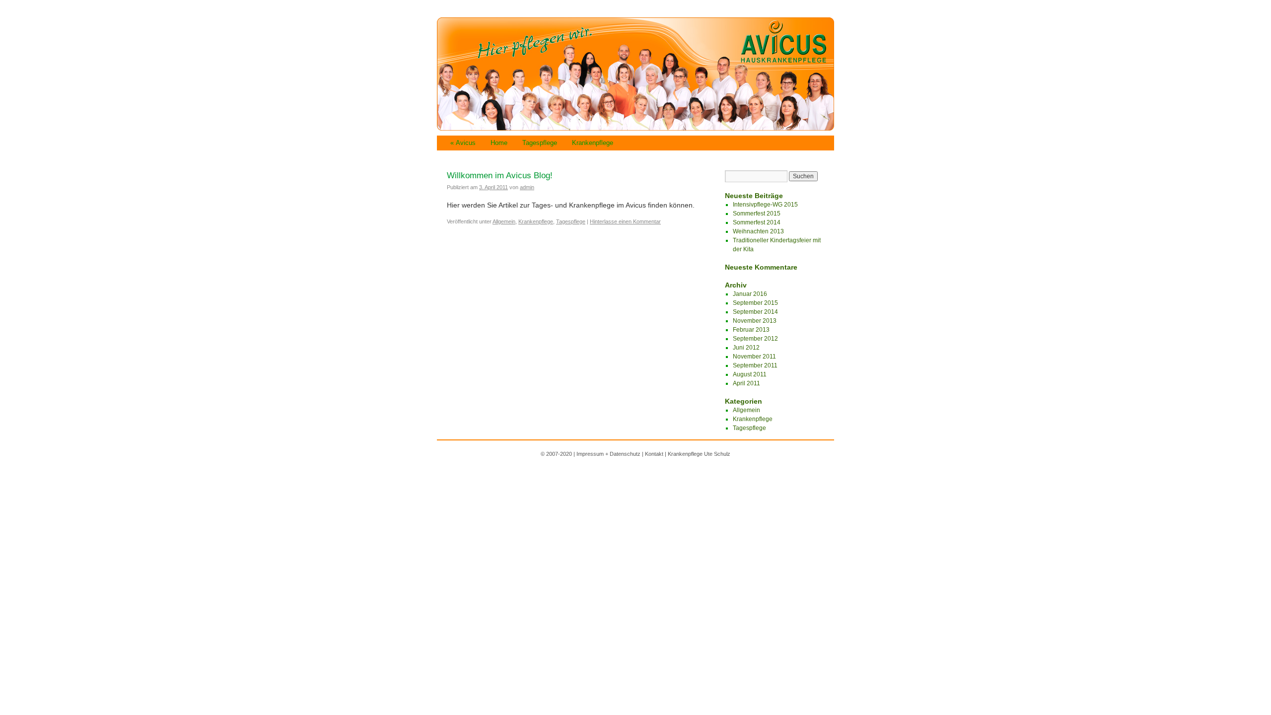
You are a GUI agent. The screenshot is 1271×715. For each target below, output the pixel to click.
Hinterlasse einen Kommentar (625, 221)
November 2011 (754, 356)
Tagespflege (539, 142)
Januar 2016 (750, 293)
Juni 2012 (746, 347)
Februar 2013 (751, 329)
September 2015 (755, 302)
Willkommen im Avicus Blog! (500, 175)
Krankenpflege (592, 142)
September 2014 (755, 311)
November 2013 (755, 320)
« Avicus (463, 142)
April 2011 (746, 383)
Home (499, 142)
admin (527, 187)
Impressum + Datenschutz (608, 454)
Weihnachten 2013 (758, 231)
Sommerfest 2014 (756, 222)
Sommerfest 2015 (756, 213)
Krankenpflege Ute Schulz (699, 454)
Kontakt (654, 454)
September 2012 (755, 338)
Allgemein (504, 221)
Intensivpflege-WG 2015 (765, 204)
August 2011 (750, 374)
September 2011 (755, 365)
